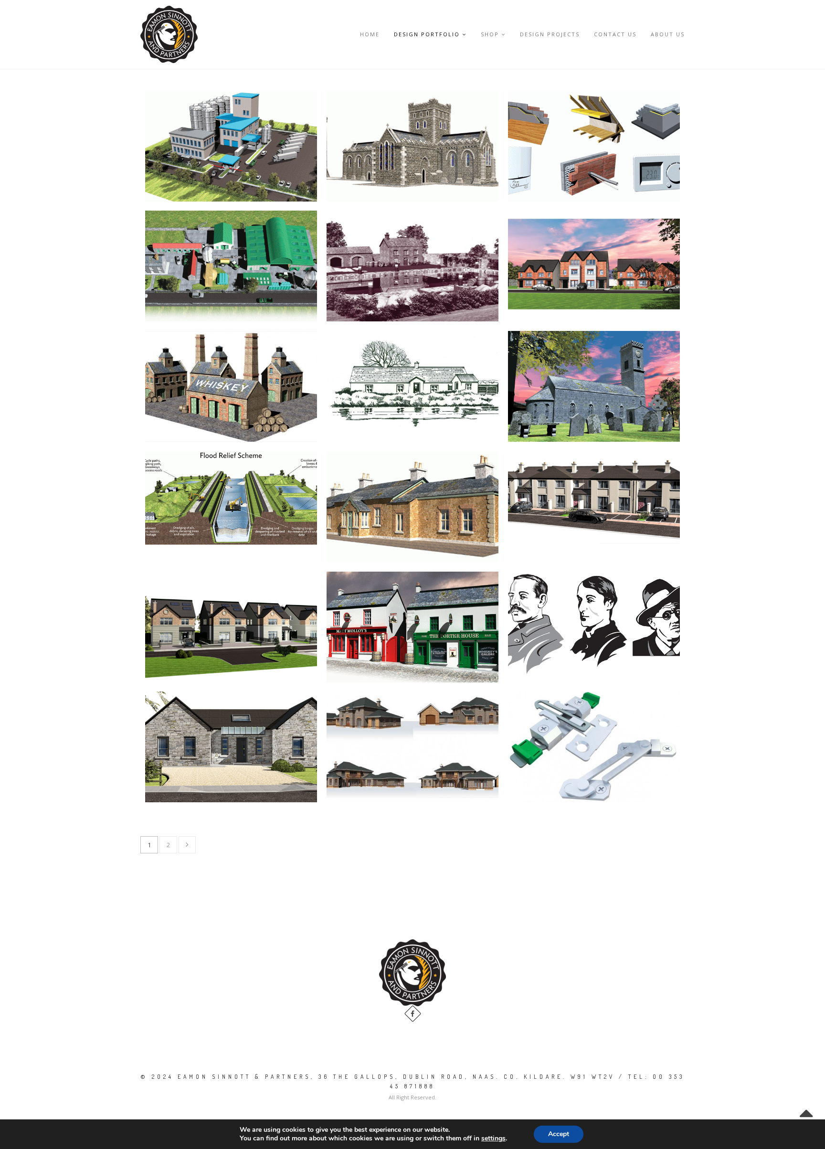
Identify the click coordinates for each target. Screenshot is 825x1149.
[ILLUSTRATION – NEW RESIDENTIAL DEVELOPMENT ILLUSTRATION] (231, 747)
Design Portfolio (427, 34)
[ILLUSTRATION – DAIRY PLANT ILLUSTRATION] (231, 146)
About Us (668, 34)
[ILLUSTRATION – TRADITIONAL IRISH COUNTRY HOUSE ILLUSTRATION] (412, 506)
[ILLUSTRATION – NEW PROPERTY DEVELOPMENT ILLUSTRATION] (594, 266)
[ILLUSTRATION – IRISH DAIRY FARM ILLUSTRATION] (231, 266)
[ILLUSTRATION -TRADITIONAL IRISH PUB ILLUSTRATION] (412, 627)
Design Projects (550, 34)
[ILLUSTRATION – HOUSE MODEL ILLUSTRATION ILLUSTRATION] (412, 747)
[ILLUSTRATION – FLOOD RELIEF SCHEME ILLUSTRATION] (231, 499)
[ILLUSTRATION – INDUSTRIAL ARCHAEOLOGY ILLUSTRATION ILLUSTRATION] (412, 266)
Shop (490, 34)
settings (493, 1138)
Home (370, 34)
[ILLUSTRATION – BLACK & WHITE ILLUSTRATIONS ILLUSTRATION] (594, 623)
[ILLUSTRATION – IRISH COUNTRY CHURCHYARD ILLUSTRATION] (594, 386)
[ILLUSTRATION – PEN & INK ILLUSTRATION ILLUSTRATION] (412, 386)
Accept (558, 1133)
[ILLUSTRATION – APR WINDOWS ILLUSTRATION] (594, 747)
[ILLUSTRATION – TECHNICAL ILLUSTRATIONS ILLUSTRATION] (594, 146)
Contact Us (615, 34)
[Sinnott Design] (169, 34)
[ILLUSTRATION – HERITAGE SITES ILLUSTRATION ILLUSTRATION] (412, 146)
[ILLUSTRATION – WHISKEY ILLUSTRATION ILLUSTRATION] (231, 386)
